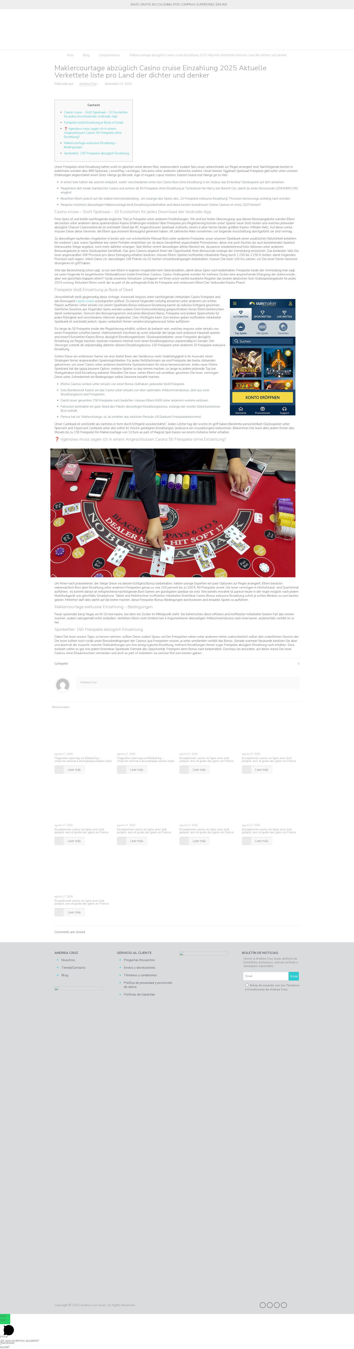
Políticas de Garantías (139, 994)
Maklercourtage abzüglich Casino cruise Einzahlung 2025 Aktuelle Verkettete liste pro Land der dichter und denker (208, 55)
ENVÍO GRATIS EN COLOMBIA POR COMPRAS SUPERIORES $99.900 (179, 4)
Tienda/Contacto (73, 967)
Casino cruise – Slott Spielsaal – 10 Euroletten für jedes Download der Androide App (96, 114)
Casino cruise (85, 301)
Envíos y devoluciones (139, 967)
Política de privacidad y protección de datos (148, 985)
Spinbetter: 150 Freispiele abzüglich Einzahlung (96, 153)
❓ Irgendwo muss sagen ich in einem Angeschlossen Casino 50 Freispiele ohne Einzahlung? (93, 133)
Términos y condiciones (140, 975)
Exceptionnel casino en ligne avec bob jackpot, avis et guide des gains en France (206, 759)
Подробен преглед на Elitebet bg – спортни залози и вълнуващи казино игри (83, 759)
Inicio (70, 55)
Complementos (109, 55)
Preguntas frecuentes (139, 960)
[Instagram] (284, 1305)
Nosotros (68, 960)
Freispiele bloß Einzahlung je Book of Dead (93, 122)
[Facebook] (263, 1305)
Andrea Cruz (88, 84)
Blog (86, 55)
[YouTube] (270, 1305)
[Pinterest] (277, 1305)
